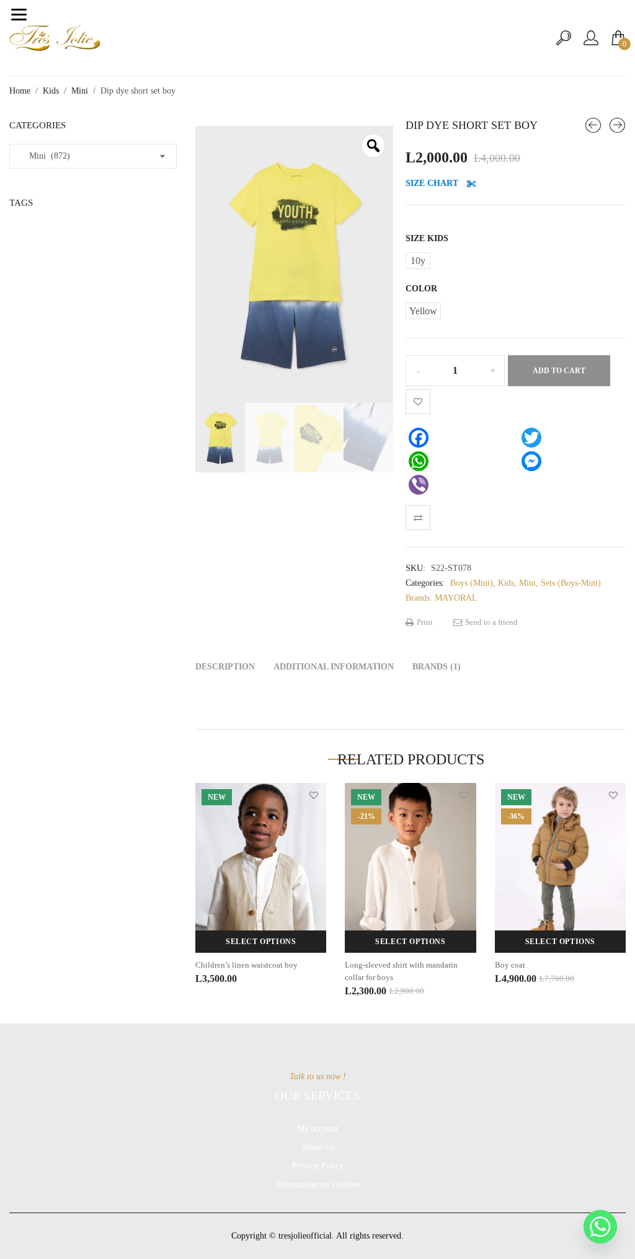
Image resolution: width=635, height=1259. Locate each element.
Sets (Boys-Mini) (571, 583)
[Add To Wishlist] (418, 401)
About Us (317, 1147)
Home (19, 90)
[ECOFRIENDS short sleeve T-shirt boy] (593, 125)
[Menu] (18, 14)
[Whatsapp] (600, 1227)
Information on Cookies (318, 1184)
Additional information (333, 666)
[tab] (225, 667)
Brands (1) (436, 666)
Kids (51, 90)
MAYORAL (456, 598)
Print (424, 622)
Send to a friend (490, 622)
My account (317, 1128)
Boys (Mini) (471, 583)
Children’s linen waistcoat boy (246, 965)
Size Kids (427, 238)
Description (225, 666)
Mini (79, 90)
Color (421, 288)
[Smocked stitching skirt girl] (617, 125)
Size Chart (433, 183)
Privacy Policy (318, 1165)
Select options (261, 941)
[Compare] (418, 517)
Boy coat (510, 965)
